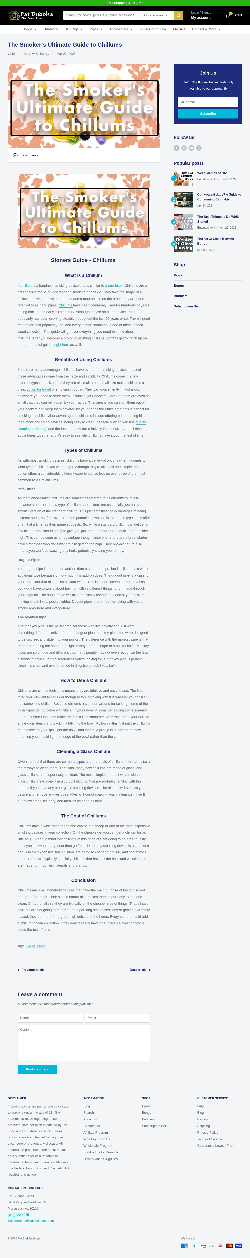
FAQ (200, 1106)
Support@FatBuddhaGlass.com (31, 1221)
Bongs (27, 29)
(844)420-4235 (18, 1215)
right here (61, 345)
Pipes (94, 29)
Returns (203, 1119)
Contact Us (91, 1126)
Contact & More (204, 29)
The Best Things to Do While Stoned (218, 219)
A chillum (25, 286)
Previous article (33, 969)
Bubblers (51, 29)
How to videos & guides (100, 1159)
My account (201, 18)
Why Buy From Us (96, 1139)
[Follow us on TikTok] (199, 148)
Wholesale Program (97, 1146)
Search (88, 1113)
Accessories (118, 29)
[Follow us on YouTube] (191, 148)
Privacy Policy (207, 1132)
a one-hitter (114, 286)
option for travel (39, 389)
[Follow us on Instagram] (184, 148)
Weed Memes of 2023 (213, 173)
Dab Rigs (71, 29)
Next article (138, 969)
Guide (12, 54)
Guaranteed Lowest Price (215, 1146)
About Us (90, 1119)
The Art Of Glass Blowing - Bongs (216, 241)
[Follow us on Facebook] (176, 148)
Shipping (203, 1126)
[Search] (178, 15)
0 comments (29, 155)
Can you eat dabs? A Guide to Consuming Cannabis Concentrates (219, 197)
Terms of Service (209, 1139)
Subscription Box (152, 29)
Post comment (37, 1069)
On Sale (179, 29)
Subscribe (208, 114)
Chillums (66, 305)
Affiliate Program (95, 1132)
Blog (86, 1106)
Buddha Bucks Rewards (100, 1152)
